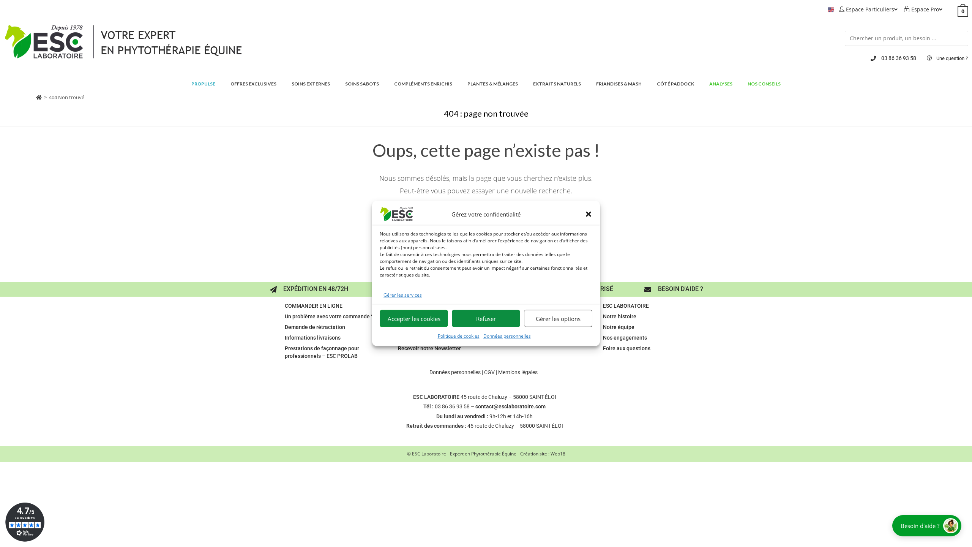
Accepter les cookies (414, 319)
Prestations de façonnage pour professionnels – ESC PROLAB (322, 352)
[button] (588, 214)
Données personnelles (507, 336)
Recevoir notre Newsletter (429, 348)
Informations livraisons (313, 338)
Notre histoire (619, 316)
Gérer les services (402, 295)
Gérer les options (558, 319)
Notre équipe (618, 327)
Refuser (486, 319)
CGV (489, 372)
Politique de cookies (459, 336)
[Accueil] (39, 97)
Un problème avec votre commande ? (329, 316)
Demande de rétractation (315, 327)
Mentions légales (518, 372)
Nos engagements (625, 338)
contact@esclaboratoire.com (510, 406)
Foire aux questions (626, 348)
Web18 (558, 454)
